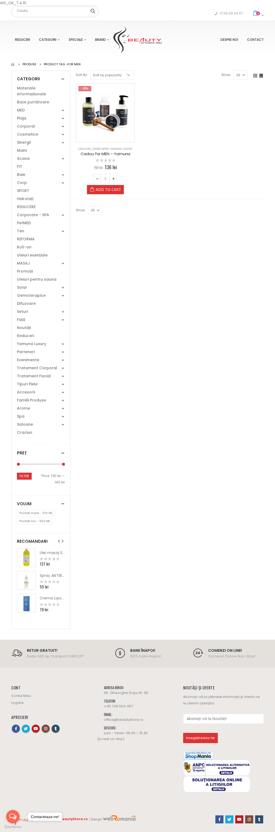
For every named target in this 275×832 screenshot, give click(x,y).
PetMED (24, 223)
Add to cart (108, 189)
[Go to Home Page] (13, 64)
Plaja (21, 118)
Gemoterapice (31, 295)
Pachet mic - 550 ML (34, 521)
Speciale (76, 39)
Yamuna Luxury (121, 149)
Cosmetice (27, 134)
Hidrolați (25, 198)
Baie (21, 174)
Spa (20, 416)
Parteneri (26, 351)
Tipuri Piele (27, 384)
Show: (226, 75)
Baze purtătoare (33, 102)
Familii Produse (31, 400)
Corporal (26, 126)
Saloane (25, 424)
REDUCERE (26, 206)
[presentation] (59, 541)
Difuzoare (26, 303)
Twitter (26, 729)
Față (21, 319)
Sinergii (24, 142)
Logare (17, 702)
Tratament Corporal (37, 368)
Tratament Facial (34, 376)
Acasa (23, 158)
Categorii (47, 39)
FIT (19, 166)
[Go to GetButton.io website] (12, 826)
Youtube (36, 729)
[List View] (261, 74)
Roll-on (24, 247)
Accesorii (26, 392)
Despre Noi (229, 39)
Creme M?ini (100, 149)
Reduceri (22, 39)
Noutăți (24, 327)
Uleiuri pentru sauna (36, 279)
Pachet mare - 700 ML (36, 513)
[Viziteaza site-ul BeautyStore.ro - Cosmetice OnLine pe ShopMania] (198, 755)
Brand (100, 39)
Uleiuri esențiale (32, 255)
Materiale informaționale (31, 91)
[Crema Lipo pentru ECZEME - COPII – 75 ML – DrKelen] (26, 603)
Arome (23, 408)
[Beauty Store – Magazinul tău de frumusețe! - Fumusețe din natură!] (137, 40)
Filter (24, 476)
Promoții (25, 271)
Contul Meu (21, 695)
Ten (20, 231)
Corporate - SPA (33, 215)
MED (21, 110)
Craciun (84, 149)
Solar (22, 287)
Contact (255, 39)
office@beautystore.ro (123, 719)
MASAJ (23, 263)
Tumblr (56, 729)
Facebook (16, 729)
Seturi (22, 311)
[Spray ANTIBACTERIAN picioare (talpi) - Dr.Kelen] (26, 580)
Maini (22, 150)
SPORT (23, 190)
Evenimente (28, 360)
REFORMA (26, 239)
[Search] (93, 10)
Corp (22, 182)
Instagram (46, 729)
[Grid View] (255, 74)
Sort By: (82, 75)
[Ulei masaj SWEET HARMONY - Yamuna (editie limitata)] (26, 557)
